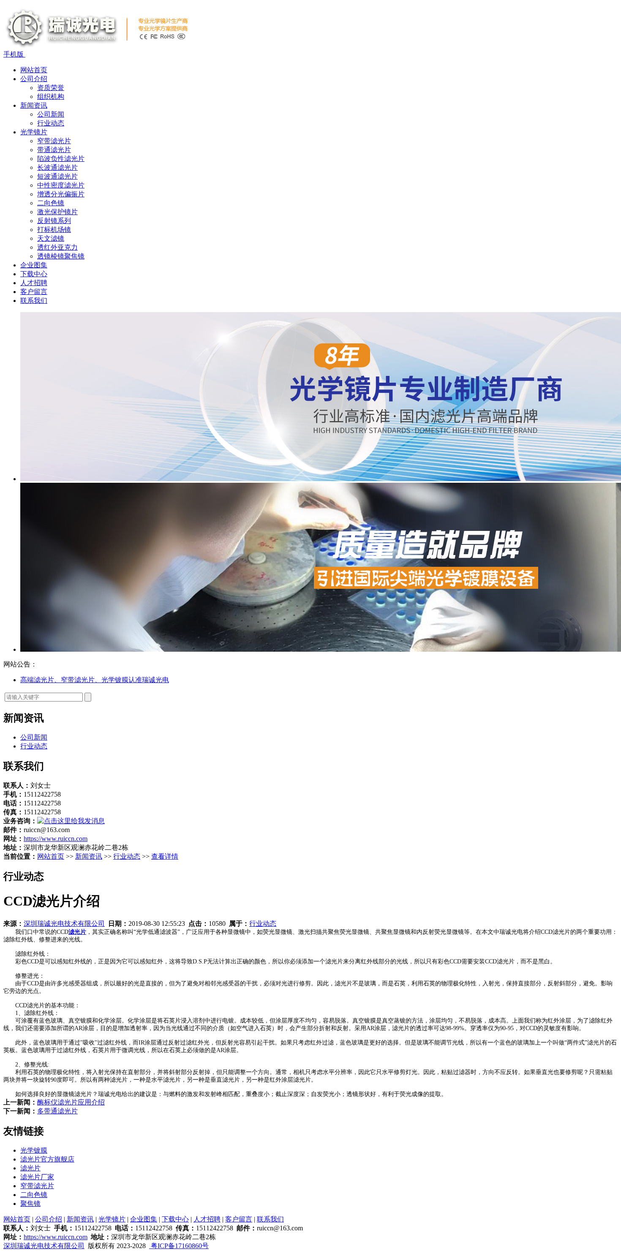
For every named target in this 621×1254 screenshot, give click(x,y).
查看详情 (164, 856)
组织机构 (50, 96)
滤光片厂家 (37, 1177)
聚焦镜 (30, 1203)
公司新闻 (50, 114)
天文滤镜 (50, 238)
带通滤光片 (54, 149)
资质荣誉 (50, 87)
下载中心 (33, 273)
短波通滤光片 (57, 176)
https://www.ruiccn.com (55, 838)
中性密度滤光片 (60, 185)
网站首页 (33, 69)
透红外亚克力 (57, 247)
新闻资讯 (33, 105)
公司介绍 (33, 78)
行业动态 (50, 123)
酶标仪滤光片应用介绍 (71, 1102)
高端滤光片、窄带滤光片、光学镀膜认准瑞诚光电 (94, 679)
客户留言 (33, 291)
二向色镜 (50, 203)
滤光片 (30, 1168)
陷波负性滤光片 (60, 158)
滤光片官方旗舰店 (47, 1159)
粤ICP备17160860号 (179, 1245)
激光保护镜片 (57, 211)
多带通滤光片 (57, 1111)
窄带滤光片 (54, 140)
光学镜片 (33, 132)
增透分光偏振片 (60, 194)
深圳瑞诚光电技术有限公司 (64, 923)
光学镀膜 (33, 1150)
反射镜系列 (54, 220)
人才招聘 (33, 282)
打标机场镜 (54, 229)
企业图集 (33, 265)
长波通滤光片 (57, 167)
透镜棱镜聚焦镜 (60, 256)
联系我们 (33, 300)
